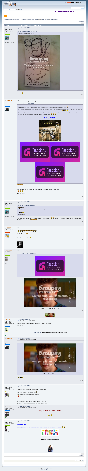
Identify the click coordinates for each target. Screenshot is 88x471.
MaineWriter (9, 319)
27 (30, 23)
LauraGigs (8, 406)
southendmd (47, 19)
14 (16, 23)
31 (34, 23)
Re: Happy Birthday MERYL (25, 27)
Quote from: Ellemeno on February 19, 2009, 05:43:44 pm (27, 31)
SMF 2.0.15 (39, 468)
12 (14, 23)
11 (13, 23)
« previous (80, 21)
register (16, 8)
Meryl (43, 19)
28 (31, 23)
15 (17, 23)
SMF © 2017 (44, 468)
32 (35, 23)
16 (18, 23)
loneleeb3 (8, 386)
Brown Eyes (9, 100)
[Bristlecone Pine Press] (5, 335)
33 (36, 23)
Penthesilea (8, 227)
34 (37, 23)
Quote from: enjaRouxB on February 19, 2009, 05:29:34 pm (27, 253)
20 (22, 23)
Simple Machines (49, 468)
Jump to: (73, 460)
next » (83, 21)
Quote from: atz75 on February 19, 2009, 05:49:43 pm (26, 205)
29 (32, 23)
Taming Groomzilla (37, 332)
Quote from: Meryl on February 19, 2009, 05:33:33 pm (26, 103)
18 (20, 23)
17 (19, 23)
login (13, 8)
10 (12, 23)
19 (21, 23)
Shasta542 (8, 421)
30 (33, 23)
